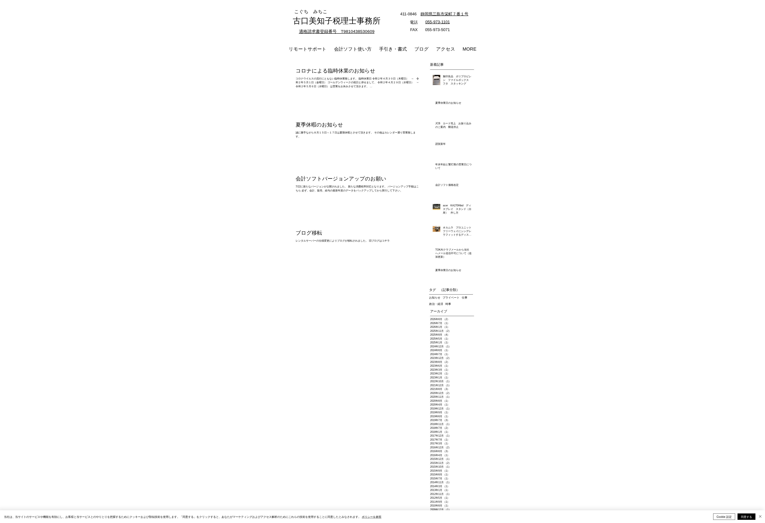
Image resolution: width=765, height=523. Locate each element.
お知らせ (434, 297)
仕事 (464, 297)
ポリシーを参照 (371, 517)
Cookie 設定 (724, 517)
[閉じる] (760, 516)
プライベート (451, 297)
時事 (448, 304)
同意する (746, 517)
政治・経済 (436, 304)
